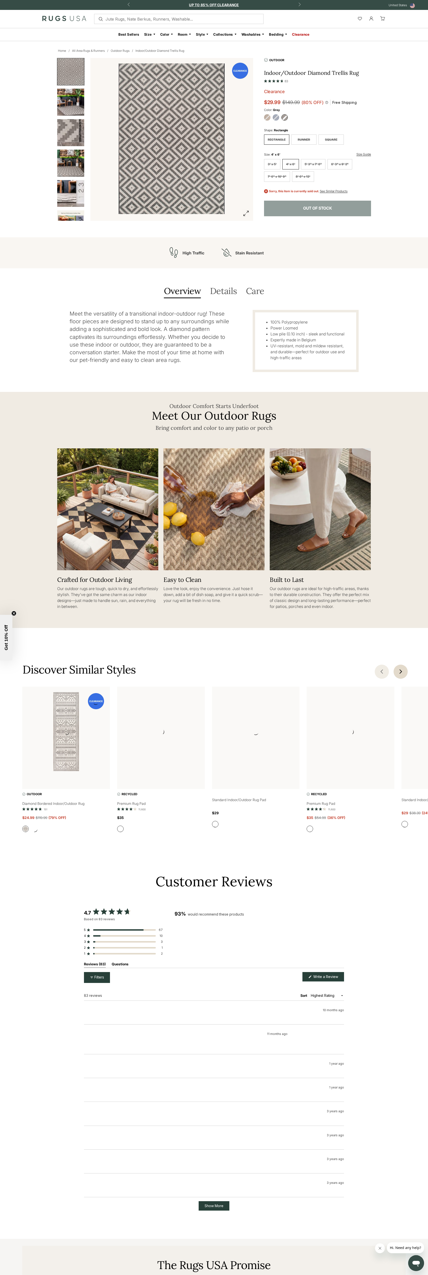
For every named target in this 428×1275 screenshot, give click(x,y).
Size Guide (363, 154)
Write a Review (328, 977)
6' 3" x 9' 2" (339, 164)
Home (62, 51)
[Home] (64, 19)
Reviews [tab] (95, 965)
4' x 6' (290, 164)
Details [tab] (223, 291)
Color (164, 34)
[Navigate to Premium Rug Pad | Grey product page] (161, 733)
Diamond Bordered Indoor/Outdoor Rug (53, 803)
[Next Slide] (340, 939)
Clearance (301, 34)
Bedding (276, 34)
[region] (259, 939)
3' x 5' (272, 164)
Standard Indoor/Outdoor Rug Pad (239, 800)
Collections (223, 34)
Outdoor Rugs (120, 51)
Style (200, 34)
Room (183, 34)
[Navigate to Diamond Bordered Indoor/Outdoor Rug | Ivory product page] (66, 733)
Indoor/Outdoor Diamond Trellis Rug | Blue (130, 1032)
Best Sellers (128, 34)
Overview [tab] (182, 291)
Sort (304, 995)
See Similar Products (334, 191)
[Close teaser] (13, 613)
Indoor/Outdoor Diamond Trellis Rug (159, 51)
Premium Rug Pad (131, 803)
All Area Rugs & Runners (88, 51)
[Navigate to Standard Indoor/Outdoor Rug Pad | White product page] (256, 733)
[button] (276, 80)
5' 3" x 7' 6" (313, 164)
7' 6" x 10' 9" (277, 176)
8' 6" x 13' (303, 176)
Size (148, 34)
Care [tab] (255, 291)
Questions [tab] (120, 965)
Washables (251, 34)
